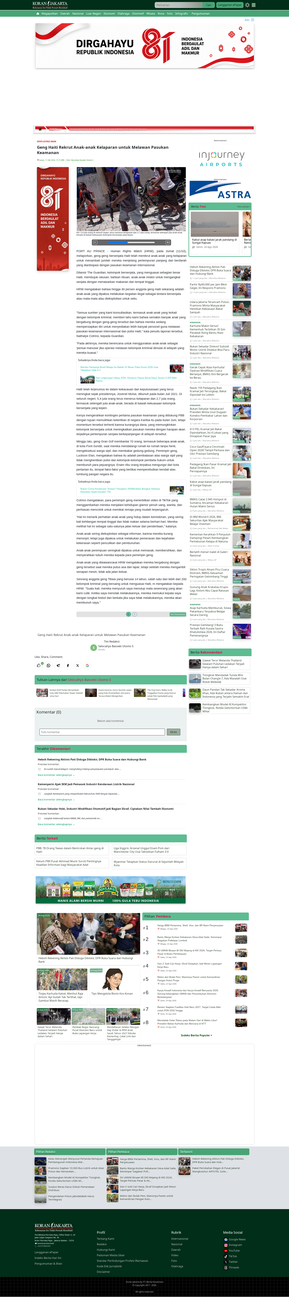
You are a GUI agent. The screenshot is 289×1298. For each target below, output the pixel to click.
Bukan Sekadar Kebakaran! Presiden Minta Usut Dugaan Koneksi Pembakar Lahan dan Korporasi (208, 414)
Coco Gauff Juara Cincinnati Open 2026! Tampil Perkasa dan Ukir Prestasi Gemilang (210, 450)
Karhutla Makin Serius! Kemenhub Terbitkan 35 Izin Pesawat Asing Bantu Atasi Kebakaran (207, 331)
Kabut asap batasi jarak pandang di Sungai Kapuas (214, 241)
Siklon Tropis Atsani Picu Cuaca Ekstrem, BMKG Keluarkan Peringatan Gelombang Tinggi (209, 573)
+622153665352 (44, 1246)
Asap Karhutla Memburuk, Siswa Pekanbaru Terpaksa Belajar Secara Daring (210, 611)
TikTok (232, 1256)
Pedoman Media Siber (111, 1255)
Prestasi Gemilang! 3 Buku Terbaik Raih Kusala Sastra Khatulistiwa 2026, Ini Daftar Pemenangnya (207, 630)
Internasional (179, 1239)
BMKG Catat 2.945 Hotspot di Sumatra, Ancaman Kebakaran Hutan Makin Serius (209, 502)
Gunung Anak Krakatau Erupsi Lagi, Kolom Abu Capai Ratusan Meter (209, 590)
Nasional (176, 1244)
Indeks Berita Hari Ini (48, 1258)
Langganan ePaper (230, 5)
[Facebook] (68, 665)
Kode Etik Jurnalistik (109, 1266)
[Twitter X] (77, 665)
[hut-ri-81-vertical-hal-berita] (53, 218)
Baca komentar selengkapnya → (56, 774)
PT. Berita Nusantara (153, 1281)
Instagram (235, 1245)
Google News (237, 1239)
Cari (208, 5)
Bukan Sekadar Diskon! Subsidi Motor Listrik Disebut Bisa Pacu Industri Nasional (209, 350)
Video (174, 1255)
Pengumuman (201, 13)
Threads (233, 1267)
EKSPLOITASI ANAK (46, 141)
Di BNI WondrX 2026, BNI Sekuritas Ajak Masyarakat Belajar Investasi (206, 520)
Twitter (233, 1262)
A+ (168, 242)
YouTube (234, 1250)
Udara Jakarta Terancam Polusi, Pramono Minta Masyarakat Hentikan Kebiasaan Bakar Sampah (209, 307)
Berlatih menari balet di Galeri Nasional (209, 553)
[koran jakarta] (41, 129)
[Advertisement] (144, 99)
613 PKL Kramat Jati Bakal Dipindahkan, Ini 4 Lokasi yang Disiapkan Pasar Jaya (209, 432)
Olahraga (177, 1266)
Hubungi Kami (106, 1250)
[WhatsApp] (48, 665)
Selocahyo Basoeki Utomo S (82, 160)
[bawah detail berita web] (110, 889)
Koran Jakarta (132, 1281)
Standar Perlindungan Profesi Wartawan (122, 1261)
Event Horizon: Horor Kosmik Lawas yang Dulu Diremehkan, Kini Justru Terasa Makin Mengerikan (115, 693)
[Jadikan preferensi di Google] (87, 665)
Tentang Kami (105, 1239)
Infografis (181, 13)
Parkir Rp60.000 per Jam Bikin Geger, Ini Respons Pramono (208, 286)
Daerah (176, 1250)
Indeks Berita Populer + (196, 1035)
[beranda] (37, 14)
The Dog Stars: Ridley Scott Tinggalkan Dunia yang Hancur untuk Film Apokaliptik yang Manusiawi (161, 694)
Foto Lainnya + (244, 206)
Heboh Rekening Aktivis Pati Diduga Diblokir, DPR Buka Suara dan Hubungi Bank (210, 270)
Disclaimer (103, 1272)
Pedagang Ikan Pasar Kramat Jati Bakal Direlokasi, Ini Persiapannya (210, 467)
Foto (174, 1261)
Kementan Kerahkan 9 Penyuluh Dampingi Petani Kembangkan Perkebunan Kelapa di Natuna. (210, 538)
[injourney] (220, 159)
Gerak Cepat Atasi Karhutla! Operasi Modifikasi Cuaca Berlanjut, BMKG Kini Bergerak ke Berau (209, 372)
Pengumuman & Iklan (48, 1263)
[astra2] (220, 189)
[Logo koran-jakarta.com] (50, 5)
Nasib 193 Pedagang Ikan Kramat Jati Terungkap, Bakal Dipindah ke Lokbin (208, 391)
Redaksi (102, 1244)
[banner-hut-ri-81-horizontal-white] (145, 45)
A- (95, 242)
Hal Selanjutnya (178, 614)
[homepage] (54, 1227)
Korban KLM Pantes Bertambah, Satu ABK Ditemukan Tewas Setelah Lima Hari (66, 693)
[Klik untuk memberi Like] (39, 665)
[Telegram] (58, 665)
